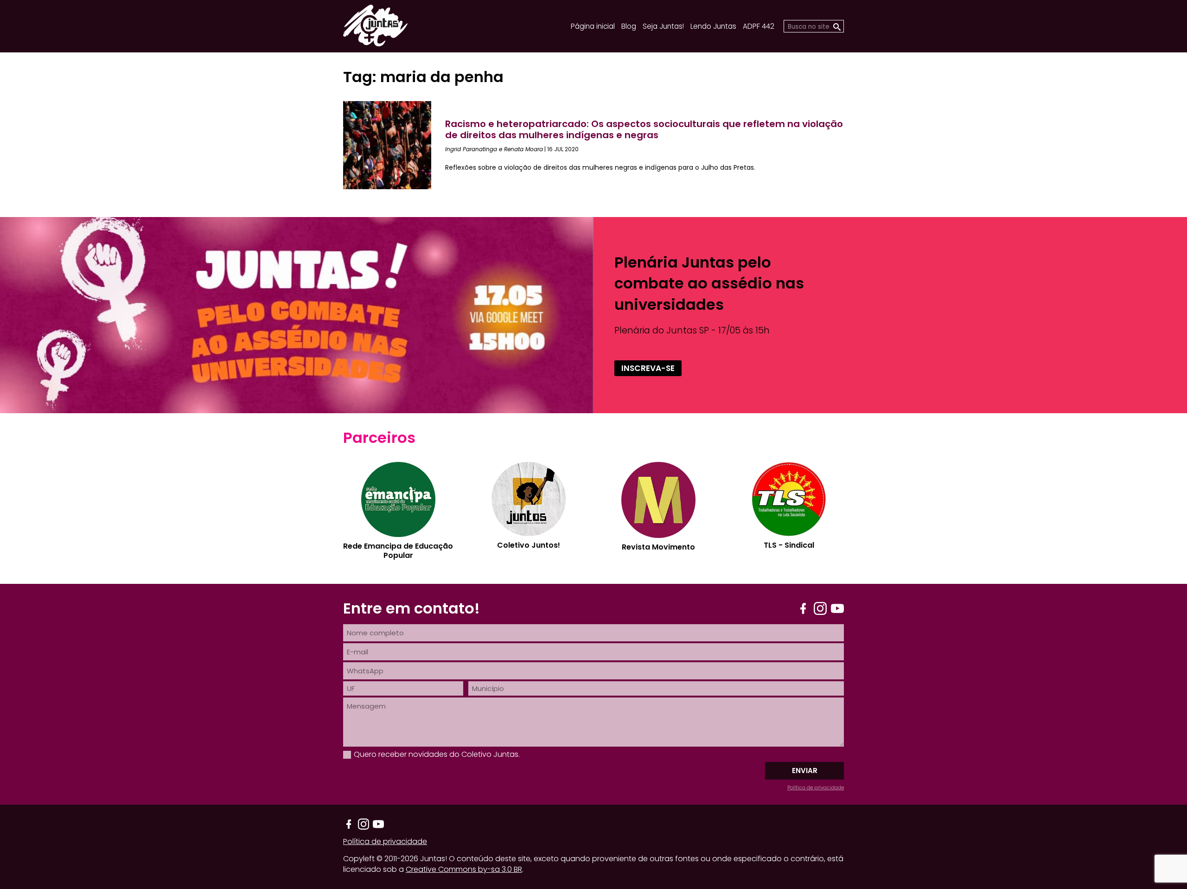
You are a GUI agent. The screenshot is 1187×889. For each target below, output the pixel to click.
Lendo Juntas (713, 26)
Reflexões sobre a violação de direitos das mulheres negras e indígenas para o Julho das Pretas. (600, 167)
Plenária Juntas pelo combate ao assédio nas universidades (709, 283)
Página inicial (593, 26)
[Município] (656, 688)
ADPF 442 (758, 26)
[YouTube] (837, 608)
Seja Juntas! (663, 26)
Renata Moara (523, 149)
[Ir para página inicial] (375, 43)
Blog (628, 26)
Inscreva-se (648, 368)
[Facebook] (803, 608)
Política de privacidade (815, 787)
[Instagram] (820, 608)
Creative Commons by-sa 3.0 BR (464, 869)
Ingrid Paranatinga (471, 149)
